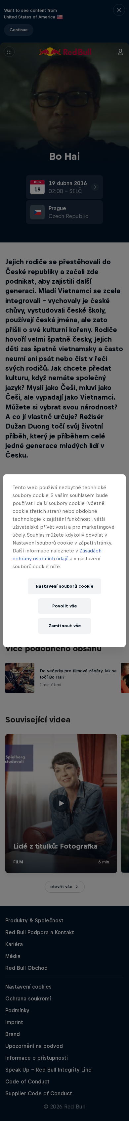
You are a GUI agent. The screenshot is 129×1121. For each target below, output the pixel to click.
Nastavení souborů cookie (64, 586)
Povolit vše (64, 605)
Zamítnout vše (65, 625)
